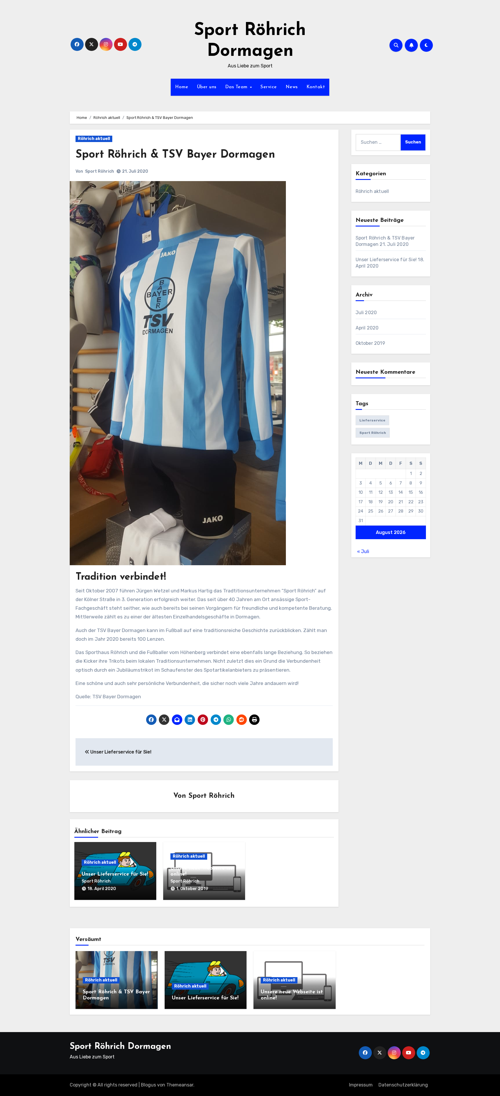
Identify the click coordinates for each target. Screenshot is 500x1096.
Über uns (206, 87)
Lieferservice (372, 420)
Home (181, 87)
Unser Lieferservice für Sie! (120, 752)
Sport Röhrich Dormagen (120, 1046)
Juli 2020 (366, 312)
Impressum (361, 1085)
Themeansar (179, 1085)
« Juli (363, 551)
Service (268, 87)
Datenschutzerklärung (403, 1085)
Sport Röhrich (99, 171)
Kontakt (315, 87)
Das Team (237, 87)
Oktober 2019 (370, 343)
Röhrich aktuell (94, 138)
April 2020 (367, 328)
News (292, 87)
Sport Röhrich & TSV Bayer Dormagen (175, 155)
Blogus (148, 1085)
